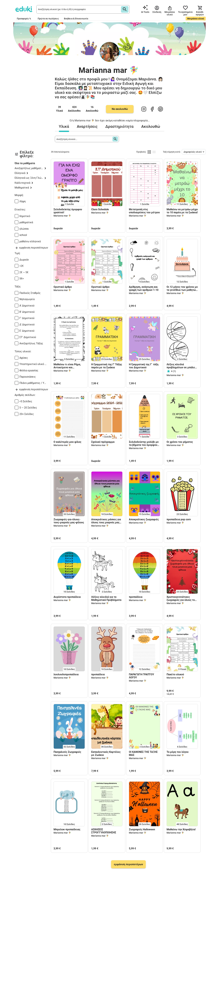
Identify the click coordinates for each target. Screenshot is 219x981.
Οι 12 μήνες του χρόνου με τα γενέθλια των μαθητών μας (182, 288)
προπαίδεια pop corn (179, 519)
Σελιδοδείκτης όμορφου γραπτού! (68, 211)
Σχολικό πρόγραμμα (102, 441)
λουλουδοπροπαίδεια (66, 674)
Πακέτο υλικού (175, 674)
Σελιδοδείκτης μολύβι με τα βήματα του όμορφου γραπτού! (144, 443)
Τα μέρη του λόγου (178, 751)
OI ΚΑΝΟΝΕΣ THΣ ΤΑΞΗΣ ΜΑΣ (143, 753)
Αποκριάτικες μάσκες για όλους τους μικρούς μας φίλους (106, 521)
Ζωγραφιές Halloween (142, 829)
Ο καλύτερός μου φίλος (67, 441)
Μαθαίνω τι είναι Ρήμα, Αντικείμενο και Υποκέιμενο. (67, 366)
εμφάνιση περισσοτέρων (128, 864)
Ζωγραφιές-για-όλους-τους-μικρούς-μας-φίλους (69, 521)
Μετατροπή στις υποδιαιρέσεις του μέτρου (144, 211)
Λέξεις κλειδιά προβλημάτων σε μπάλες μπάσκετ (181, 366)
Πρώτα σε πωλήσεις (48, 18)
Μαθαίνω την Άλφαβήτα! (181, 829)
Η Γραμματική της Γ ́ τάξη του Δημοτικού (143, 366)
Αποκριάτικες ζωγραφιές (144, 519)
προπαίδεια (135, 596)
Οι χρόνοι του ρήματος (180, 441)
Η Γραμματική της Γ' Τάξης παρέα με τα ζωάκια (106, 366)
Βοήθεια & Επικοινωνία (76, 18)
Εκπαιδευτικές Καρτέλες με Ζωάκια (106, 753)
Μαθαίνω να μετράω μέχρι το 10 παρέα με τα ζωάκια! (182, 211)
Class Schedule (100, 209)
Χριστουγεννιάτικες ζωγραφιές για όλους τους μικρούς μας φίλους (182, 598)
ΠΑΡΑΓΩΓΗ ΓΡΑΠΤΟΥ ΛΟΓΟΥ (141, 676)
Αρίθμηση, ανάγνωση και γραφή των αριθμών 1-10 (143, 288)
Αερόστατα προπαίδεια (67, 596)
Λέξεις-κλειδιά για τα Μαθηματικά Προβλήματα (106, 598)
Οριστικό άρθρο (63, 286)
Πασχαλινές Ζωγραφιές (67, 751)
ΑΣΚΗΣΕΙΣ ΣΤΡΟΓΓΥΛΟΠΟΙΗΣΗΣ (103, 831)
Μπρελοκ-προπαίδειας (67, 829)
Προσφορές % (24, 18)
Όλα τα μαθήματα (25, 163)
